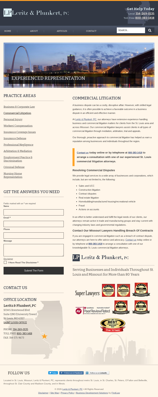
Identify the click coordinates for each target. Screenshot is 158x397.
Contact (91, 31)
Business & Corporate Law (19, 106)
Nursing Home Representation (13, 175)
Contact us (83, 152)
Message (8, 241)
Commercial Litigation (17, 113)
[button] (155, 387)
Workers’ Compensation (18, 125)
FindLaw (116, 393)
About (34, 31)
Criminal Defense (14, 167)
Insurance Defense (15, 138)
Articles (62, 31)
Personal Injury (13, 119)
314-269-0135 (145, 13)
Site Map (54, 393)
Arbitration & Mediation (18, 151)
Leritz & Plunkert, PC (72, 389)
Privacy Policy (67, 393)
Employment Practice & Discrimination (18, 159)
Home (7, 31)
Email (7, 218)
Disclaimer (8, 259)
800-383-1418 (144, 18)
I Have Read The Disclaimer (23, 262)
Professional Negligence (18, 144)
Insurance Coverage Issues (20, 132)
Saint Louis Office (15, 322)
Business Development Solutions (92, 393)
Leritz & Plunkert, (101, 257)
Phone (7, 229)
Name (6, 206)
